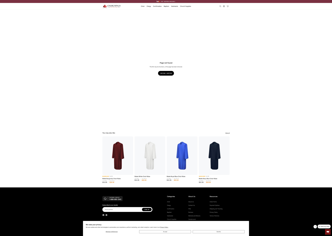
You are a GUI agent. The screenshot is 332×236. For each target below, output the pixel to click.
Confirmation (170, 208)
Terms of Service (214, 216)
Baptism (169, 212)
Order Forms (213, 201)
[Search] (220, 6)
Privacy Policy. (164, 227)
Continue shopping (166, 73)
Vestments (170, 216)
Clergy (169, 205)
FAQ (189, 208)
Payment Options (214, 205)
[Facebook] (103, 215)
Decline (219, 231)
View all (227, 133)
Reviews (190, 212)
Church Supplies (171, 219)
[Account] (224, 6)
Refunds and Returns (194, 216)
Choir (168, 201)
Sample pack (192, 219)
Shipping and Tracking (216, 208)
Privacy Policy (214, 212)
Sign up (146, 209)
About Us (191, 201)
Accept (165, 231)
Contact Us (191, 205)
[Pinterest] (106, 215)
